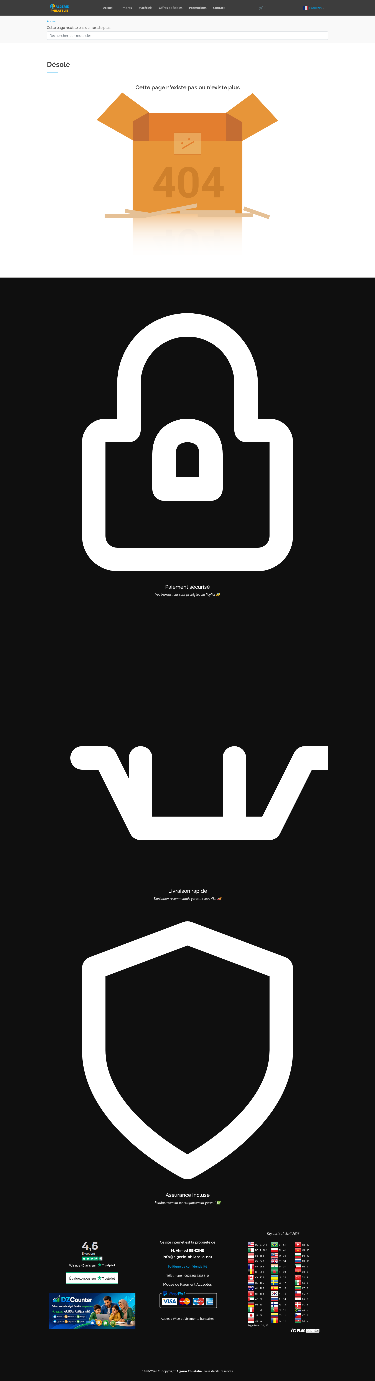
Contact (219, 8)
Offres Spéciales (171, 8)
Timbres (126, 8)
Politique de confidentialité (187, 1266)
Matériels (145, 8)
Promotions (198, 8)
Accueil (108, 8)
